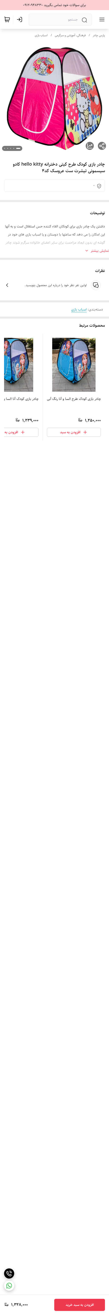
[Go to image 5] (4, 148)
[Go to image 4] (7, 148)
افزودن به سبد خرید (80, 1305)
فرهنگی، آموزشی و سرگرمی (70, 35)
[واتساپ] (9, 1286)
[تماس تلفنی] (9, 1273)
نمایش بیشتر (100, 250)
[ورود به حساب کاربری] (20, 19)
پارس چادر (99, 35)
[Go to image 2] (13, 148)
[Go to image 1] (18, 148)
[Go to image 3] (10, 148)
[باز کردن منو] (101, 19)
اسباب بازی (41, 35)
